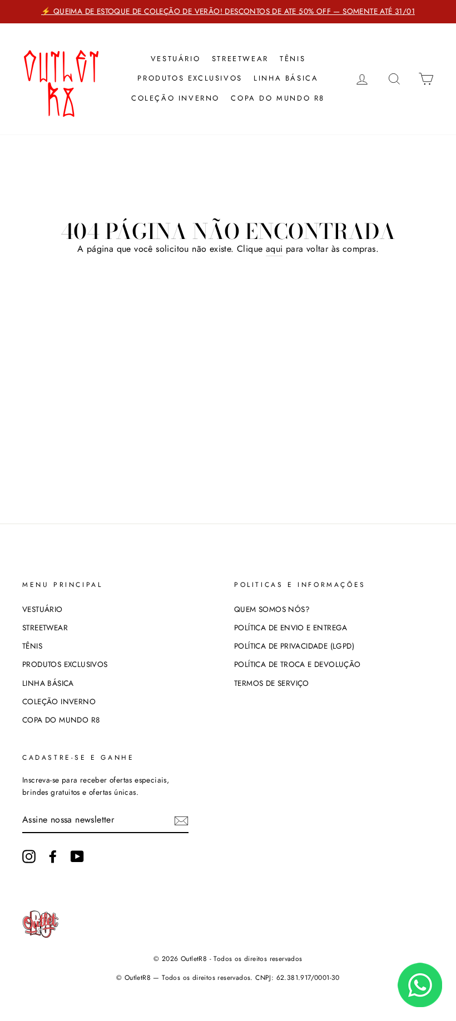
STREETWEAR (240, 58)
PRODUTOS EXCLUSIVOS (189, 78)
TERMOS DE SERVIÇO (271, 683)
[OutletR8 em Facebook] (53, 856)
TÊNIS (292, 58)
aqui (274, 248)
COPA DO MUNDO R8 (278, 98)
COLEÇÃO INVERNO (175, 98)
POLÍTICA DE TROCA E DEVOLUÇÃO (297, 664)
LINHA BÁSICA (286, 78)
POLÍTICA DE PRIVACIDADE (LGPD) (294, 645)
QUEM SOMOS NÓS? (272, 609)
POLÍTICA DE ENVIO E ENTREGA (291, 627)
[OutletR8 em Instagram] (29, 856)
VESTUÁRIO (175, 58)
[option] (228, 12)
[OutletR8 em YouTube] (77, 856)
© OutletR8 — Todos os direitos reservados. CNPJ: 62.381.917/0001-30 (228, 978)
